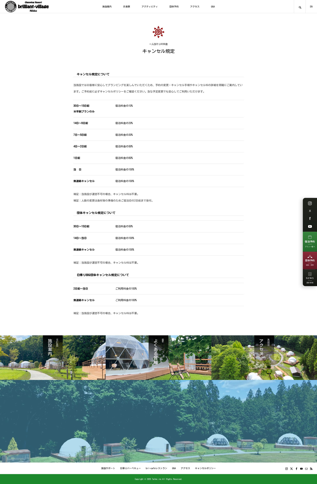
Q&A (213, 6)
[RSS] (311, 468)
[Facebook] (296, 468)
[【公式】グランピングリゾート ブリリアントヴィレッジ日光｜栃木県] (27, 6)
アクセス (194, 6)
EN (311, 6)
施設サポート (108, 468)
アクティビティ (150, 6)
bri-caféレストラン (156, 468)
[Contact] (306, 468)
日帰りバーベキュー (130, 468)
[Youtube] (301, 468)
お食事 (126, 6)
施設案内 (107, 6)
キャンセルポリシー (205, 468)
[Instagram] (286, 468)
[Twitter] (291, 468)
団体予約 (174, 6)
